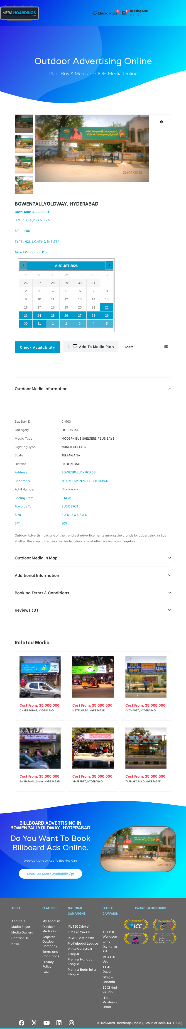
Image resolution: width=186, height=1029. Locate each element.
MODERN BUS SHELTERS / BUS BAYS (87, 438)
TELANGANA (70, 455)
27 (80, 315)
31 (39, 323)
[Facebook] (21, 1022)
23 (26, 315)
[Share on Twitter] (146, 346)
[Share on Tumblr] (152, 346)
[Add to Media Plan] (58, 658)
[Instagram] (71, 1022)
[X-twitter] (34, 1022)
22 (107, 307)
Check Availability (37, 347)
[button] (162, 122)
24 (39, 315)
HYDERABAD (70, 463)
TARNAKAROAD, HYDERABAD (143, 781)
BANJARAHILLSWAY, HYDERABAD (40, 781)
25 (53, 315)
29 (107, 315)
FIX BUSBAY (70, 429)
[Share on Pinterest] (159, 346)
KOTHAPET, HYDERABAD (140, 710)
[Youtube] (46, 1022)
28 (93, 315)
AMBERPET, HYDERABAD (87, 781)
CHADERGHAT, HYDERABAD (37, 710)
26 (66, 315)
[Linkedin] (59, 1022)
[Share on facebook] (139, 346)
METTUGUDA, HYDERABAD (88, 710)
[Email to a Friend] (166, 346)
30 (26, 323)
